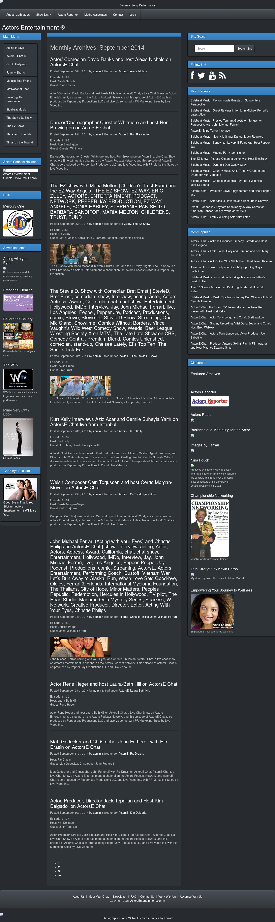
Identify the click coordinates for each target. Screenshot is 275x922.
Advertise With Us (191, 896)
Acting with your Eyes (16, 260)
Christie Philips (139, 617)
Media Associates (95, 14)
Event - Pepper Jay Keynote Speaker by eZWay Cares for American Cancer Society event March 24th (227, 209)
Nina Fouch (200, 460)
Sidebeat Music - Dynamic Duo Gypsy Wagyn (219, 165)
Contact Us (147, 896)
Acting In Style (15, 48)
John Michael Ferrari (163, 617)
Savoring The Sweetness (15, 99)
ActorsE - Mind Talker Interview (210, 130)
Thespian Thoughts (18, 134)
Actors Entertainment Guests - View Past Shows (20, 176)
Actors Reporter (68, 14)
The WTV (11, 364)
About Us (79, 896)
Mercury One (13, 206)
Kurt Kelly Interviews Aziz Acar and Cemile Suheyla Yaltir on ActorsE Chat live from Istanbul (114, 421)
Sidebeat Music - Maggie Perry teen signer (218, 152)
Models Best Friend (18, 81)
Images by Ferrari (205, 444)
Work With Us (167, 896)
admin (97, 71)
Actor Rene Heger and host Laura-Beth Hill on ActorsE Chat (113, 683)
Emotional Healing (18, 289)
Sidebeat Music (16, 109)
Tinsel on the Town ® (19, 142)
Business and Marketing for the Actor (220, 429)
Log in (133, 14)
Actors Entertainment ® (33, 27)
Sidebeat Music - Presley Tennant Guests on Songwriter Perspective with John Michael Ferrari (226, 122)
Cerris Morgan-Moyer (143, 494)
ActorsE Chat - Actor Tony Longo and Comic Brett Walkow (227, 317)
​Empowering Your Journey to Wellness (221, 589)
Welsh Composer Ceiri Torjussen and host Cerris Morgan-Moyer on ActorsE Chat (111, 484)
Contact (118, 14)
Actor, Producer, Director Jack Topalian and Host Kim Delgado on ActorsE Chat (106, 803)
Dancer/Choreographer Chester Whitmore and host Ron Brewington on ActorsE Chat (109, 125)
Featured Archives (205, 373)
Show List (42, 14)
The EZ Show (15, 126)
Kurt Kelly (136, 431)
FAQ (133, 896)
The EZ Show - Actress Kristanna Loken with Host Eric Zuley (229, 159)
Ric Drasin (136, 753)
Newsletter (120, 896)
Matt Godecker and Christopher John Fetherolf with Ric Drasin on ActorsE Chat (108, 744)
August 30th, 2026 (18, 14)
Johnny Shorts (15, 72)
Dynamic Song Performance (137, 5)
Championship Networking (212, 495)
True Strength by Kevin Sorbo (214, 568)
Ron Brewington (140, 134)
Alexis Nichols (139, 71)
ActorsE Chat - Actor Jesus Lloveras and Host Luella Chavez (229, 201)
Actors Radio (201, 414)
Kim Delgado (138, 812)
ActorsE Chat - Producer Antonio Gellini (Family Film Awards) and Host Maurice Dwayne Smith (230, 345)
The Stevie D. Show (19, 118)
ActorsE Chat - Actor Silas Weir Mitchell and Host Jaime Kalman (231, 261)
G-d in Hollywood (17, 64)
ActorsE (123, 71)
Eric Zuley (125, 224)
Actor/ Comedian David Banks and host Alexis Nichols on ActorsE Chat (110, 61)
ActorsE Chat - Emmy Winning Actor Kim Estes (220, 217)
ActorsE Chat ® (16, 56)
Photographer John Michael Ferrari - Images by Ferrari (137, 918)
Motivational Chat (17, 89)
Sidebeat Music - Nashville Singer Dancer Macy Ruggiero (227, 136)
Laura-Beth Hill (139, 690)
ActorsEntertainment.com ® (147, 900)
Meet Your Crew (99, 896)
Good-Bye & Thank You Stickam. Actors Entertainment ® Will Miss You (19, 508)
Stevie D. (124, 356)
